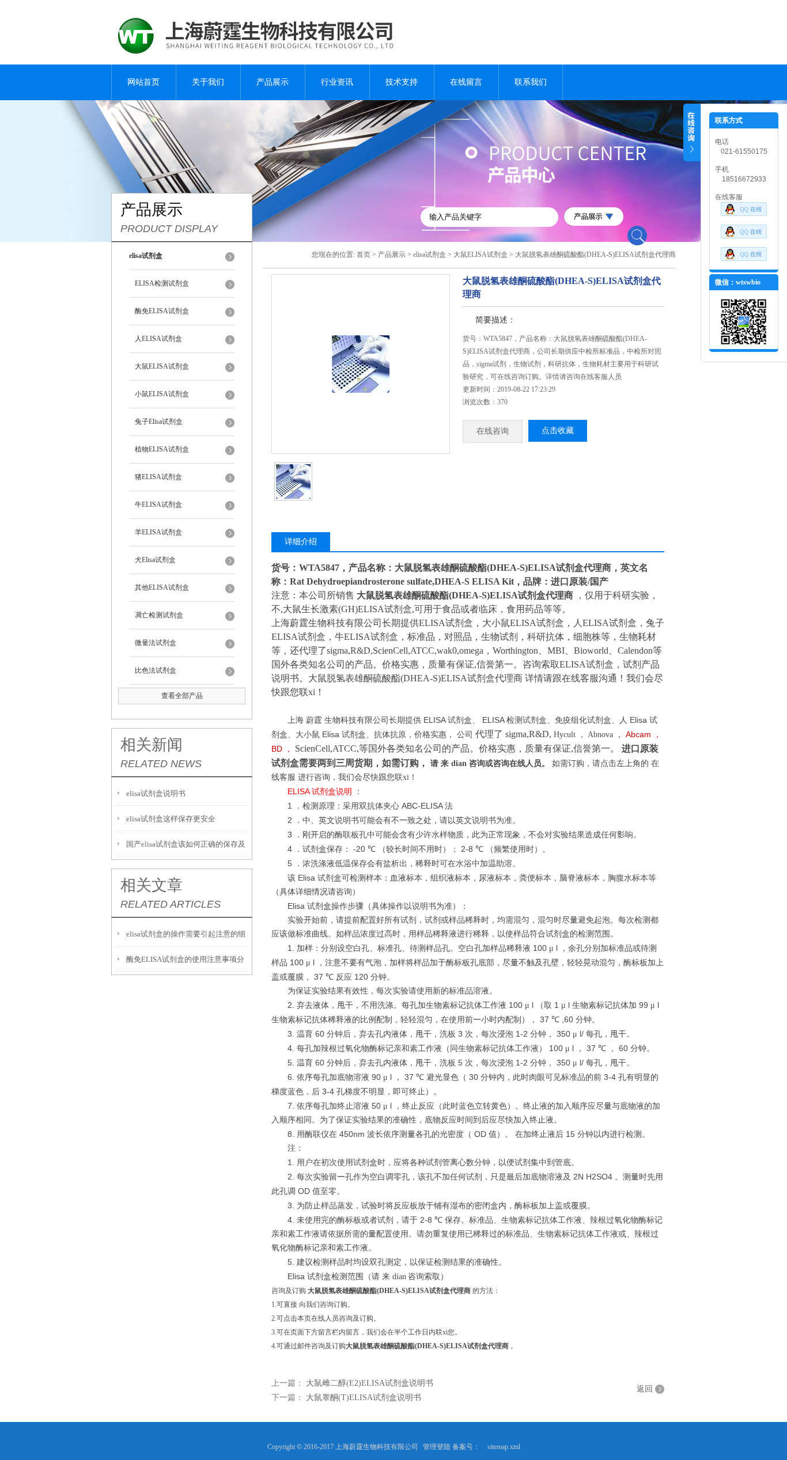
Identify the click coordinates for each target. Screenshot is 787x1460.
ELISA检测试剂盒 (162, 283)
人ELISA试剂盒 (158, 339)
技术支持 (401, 82)
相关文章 (151, 885)
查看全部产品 (182, 696)
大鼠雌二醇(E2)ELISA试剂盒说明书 (369, 1383)
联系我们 (530, 82)
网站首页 (143, 82)
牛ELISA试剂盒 (158, 504)
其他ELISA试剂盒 (162, 587)
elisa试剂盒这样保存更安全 (170, 818)
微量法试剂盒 (155, 643)
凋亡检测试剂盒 (159, 615)
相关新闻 (151, 744)
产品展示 (272, 82)
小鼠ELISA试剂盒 (162, 394)
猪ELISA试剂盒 (158, 477)
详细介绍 (301, 541)
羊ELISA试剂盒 (158, 532)
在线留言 (466, 82)
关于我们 (208, 82)
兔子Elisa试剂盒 (159, 422)
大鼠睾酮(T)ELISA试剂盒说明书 (363, 1397)
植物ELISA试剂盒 (162, 449)
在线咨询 (492, 431)
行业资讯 (337, 82)
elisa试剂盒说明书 (156, 793)
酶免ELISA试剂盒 (162, 311)
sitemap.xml (503, 1447)
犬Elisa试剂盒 (155, 560)
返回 (645, 1389)
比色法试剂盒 (155, 670)
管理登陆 (437, 1447)
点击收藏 (558, 430)
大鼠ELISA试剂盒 (162, 366)
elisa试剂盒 (429, 255)
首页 (363, 255)
